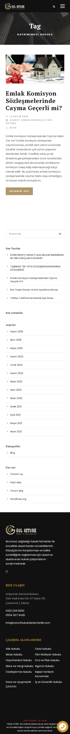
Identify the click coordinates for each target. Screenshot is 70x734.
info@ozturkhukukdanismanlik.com (28, 623)
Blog (13, 127)
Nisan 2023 (16, 381)
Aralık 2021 (15, 406)
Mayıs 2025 (16, 348)
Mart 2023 (15, 390)
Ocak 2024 (16, 365)
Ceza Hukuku (43, 649)
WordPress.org (18, 499)
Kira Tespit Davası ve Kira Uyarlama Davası (34, 289)
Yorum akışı (16, 490)
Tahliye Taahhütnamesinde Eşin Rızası (31, 298)
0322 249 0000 (15, 611)
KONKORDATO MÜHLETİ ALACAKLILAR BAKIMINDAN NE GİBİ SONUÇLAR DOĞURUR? (37, 256)
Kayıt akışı (15, 482)
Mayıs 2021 (16, 423)
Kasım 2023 (16, 373)
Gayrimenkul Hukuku (19, 660)
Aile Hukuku (13, 649)
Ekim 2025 (15, 340)
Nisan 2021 (16, 431)
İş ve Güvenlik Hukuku (48, 682)
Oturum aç (16, 474)
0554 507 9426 (15, 615)
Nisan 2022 (16, 398)
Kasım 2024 (16, 356)
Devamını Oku (19, 191)
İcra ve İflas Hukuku (47, 660)
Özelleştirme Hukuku (19, 672)
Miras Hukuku (14, 654)
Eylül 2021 (15, 415)
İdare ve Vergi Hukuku (19, 666)
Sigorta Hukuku (44, 666)
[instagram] (7, 571)
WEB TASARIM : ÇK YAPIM (35, 720)
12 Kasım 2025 (19, 116)
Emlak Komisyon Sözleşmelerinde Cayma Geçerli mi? (34, 100)
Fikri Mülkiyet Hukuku (48, 654)
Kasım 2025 (16, 331)
